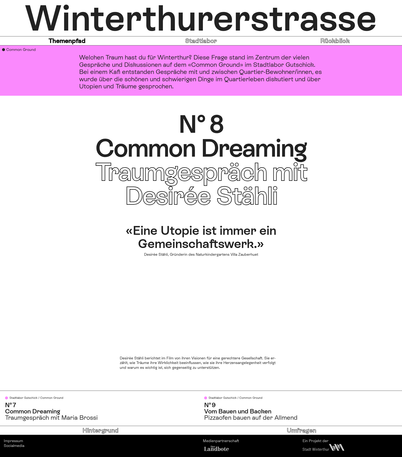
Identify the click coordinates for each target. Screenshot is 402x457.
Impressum (13, 441)
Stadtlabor (201, 40)
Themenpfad (67, 40)
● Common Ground (19, 49)
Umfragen (301, 430)
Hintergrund (100, 430)
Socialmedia (14, 445)
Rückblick (335, 40)
